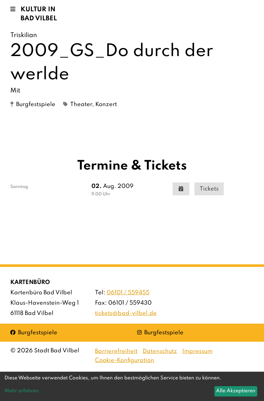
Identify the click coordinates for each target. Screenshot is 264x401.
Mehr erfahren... (24, 391)
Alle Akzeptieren (235, 391)
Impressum (197, 351)
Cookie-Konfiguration (124, 360)
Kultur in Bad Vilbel (39, 14)
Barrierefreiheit (116, 351)
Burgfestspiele (33, 332)
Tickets (209, 189)
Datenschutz (160, 351)
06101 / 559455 (128, 293)
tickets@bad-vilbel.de (126, 313)
